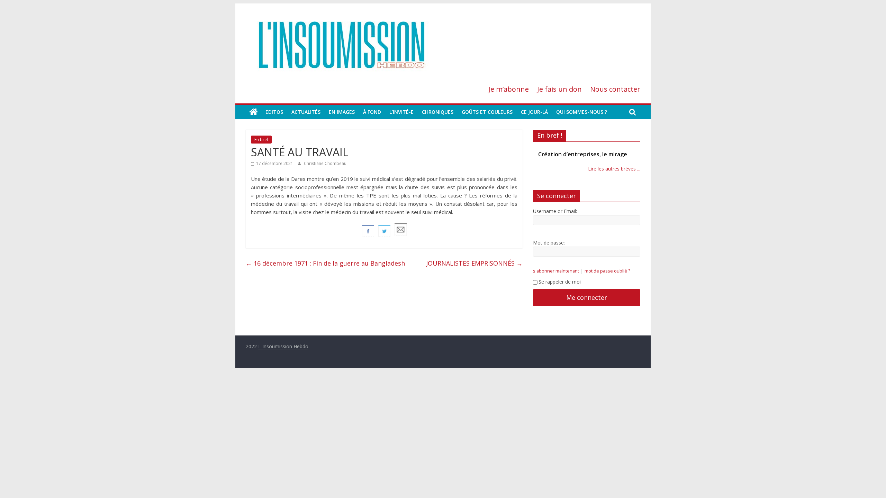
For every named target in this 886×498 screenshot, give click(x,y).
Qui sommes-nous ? (581, 112)
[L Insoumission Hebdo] (253, 112)
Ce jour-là (534, 112)
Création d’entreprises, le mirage (582, 154)
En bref (261, 139)
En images (342, 112)
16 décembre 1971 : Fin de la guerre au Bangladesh (325, 263)
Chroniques (437, 112)
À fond (372, 112)
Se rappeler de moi (560, 281)
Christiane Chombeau (325, 163)
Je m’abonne (508, 89)
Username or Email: (555, 211)
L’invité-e (401, 112)
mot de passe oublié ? (607, 271)
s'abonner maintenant (556, 271)
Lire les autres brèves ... (614, 168)
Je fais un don (559, 89)
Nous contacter (615, 89)
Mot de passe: (549, 242)
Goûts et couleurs (487, 112)
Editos (274, 112)
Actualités (305, 112)
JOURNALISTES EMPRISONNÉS (474, 263)
